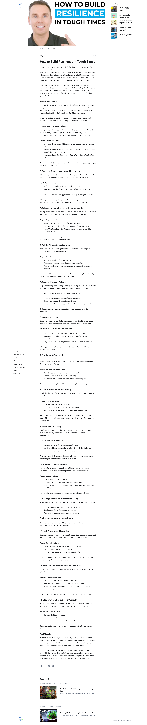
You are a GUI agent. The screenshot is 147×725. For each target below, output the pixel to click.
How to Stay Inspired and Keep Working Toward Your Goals (125, 15)
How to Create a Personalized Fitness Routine (125, 9)
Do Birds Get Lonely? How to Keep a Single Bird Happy (125, 29)
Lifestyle (52, 48)
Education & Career (62, 683)
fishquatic (43, 56)
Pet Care (58, 706)
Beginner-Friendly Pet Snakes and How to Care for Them (126, 22)
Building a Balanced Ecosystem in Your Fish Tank (78, 713)
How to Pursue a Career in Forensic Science (126, 35)
